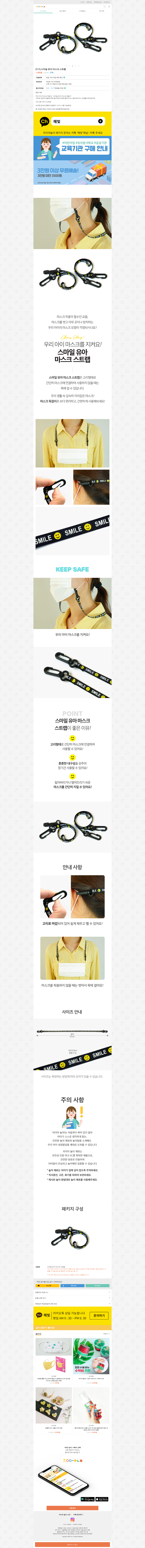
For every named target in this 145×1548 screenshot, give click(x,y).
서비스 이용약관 (67, 1524)
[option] (72, 38)
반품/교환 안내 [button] (40, 1298)
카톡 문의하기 (78, 1515)
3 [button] (72, 66)
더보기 (105, 1334)
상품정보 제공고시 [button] (41, 1292)
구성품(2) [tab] (82, 11)
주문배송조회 (97, 2)
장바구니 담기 (72, 1544)
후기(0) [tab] (101, 11)
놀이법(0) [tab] (63, 11)
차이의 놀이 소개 (64, 1515)
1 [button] (66, 66)
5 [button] (79, 66)
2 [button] (69, 66)
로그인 (82, 2)
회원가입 (89, 2)
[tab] (72, 1292)
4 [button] (76, 66)
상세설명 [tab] (43, 11)
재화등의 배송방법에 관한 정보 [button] (46, 1304)
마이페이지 (107, 2)
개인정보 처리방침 (77, 1524)
